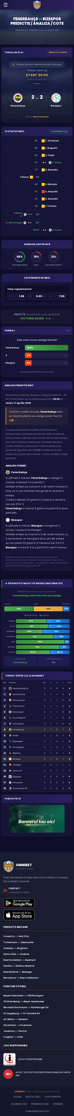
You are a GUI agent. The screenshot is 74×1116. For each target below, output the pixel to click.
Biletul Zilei (33, 1096)
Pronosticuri (40, 1104)
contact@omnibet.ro (19, 892)
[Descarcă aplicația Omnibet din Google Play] (37, 903)
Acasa (17, 1096)
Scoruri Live (19, 1104)
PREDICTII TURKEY (58, 52)
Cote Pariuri (53, 1096)
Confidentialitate (37, 1111)
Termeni (58, 1104)
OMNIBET (19, 1091)
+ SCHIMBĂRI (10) (58, 131)
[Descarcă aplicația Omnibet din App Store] (37, 915)
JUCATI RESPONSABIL (30, 1059)
